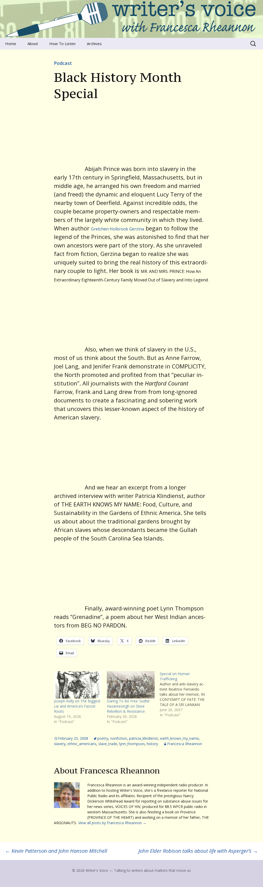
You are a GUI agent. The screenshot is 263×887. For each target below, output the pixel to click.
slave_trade (107, 743)
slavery (59, 743)
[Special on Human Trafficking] (186, 694)
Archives (94, 43)
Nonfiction (118, 738)
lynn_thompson (132, 743)
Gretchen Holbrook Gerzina (117, 229)
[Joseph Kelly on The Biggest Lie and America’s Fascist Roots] (78, 685)
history (152, 743)
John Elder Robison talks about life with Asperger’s (198, 850)
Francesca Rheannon (184, 743)
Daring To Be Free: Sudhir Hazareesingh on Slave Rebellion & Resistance (128, 706)
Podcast (63, 63)
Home (10, 43)
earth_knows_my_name (179, 738)
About (32, 43)
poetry (102, 738)
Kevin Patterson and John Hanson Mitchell (56, 850)
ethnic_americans (82, 743)
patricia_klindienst (143, 738)
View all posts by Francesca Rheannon (112, 822)
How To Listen (62, 43)
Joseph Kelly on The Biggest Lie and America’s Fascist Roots (77, 706)
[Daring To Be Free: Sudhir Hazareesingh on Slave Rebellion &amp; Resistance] (131, 685)
